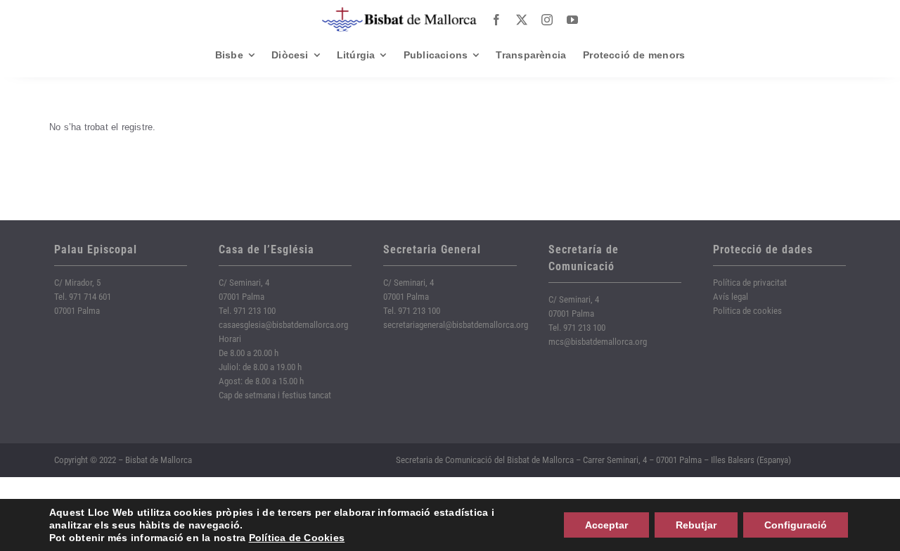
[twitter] (521, 19)
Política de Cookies (297, 537)
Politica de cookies (747, 310)
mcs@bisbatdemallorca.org (597, 341)
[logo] (399, 12)
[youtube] (572, 19)
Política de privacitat (750, 282)
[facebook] (496, 19)
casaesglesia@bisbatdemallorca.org (283, 324)
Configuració (795, 525)
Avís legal (730, 296)
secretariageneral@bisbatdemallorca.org (455, 324)
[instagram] (547, 19)
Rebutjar (696, 525)
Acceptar (606, 525)
